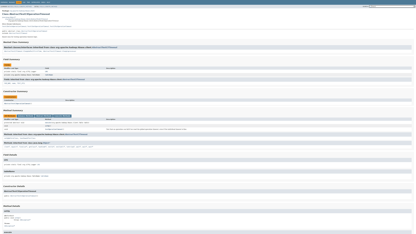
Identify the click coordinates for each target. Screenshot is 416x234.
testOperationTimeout (53, 129)
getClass (32, 147)
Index (43, 2)
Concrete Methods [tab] (62, 116)
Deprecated (35, 2)
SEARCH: (365, 6)
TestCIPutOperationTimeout (61, 26)
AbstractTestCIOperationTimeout (34, 31)
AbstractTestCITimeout (18, 33)
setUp (47, 126)
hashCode (41, 147)
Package (12, 2)
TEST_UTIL (21, 83)
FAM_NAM (7, 83)
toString (70, 147)
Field (16, 6)
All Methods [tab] (10, 116)
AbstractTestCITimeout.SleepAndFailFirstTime (22, 51)
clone (6, 147)
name (13, 83)
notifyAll (60, 147)
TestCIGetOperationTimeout (38, 26)
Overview (4, 2)
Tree (28, 2)
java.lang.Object (8, 17)
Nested (10, 6)
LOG (46, 71)
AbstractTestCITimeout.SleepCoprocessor (59, 51)
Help (48, 2)
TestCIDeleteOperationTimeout (14, 26)
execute (48, 123)
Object (46, 143)
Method (29, 6)
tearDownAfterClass (27, 138)
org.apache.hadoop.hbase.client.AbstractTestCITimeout (26, 19)
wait (78, 147)
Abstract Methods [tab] (43, 116)
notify (50, 147)
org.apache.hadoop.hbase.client (22, 11)
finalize (22, 147)
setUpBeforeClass (11, 138)
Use (24, 2)
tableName (49, 75)
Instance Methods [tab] (25, 116)
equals (13, 147)
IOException (24, 220)
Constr (22, 6)
